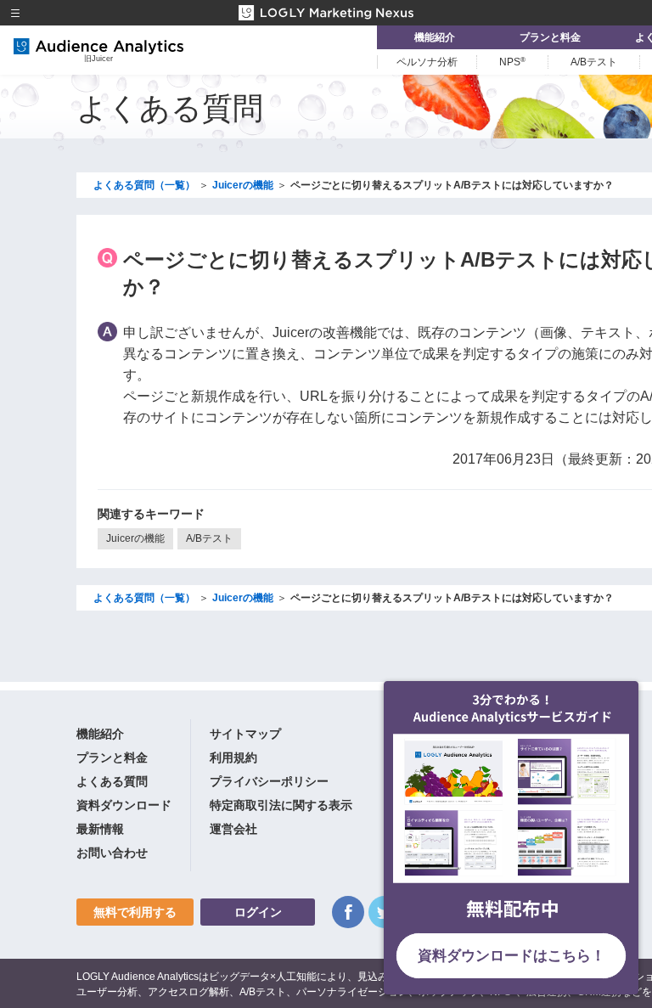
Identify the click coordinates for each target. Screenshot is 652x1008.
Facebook (348, 912)
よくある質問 (112, 781)
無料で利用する (135, 912)
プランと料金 (550, 37)
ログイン (258, 912)
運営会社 (233, 829)
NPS (512, 62)
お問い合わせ (112, 852)
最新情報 (100, 829)
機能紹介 (434, 37)
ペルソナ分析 (427, 62)
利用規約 (233, 757)
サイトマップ (245, 734)
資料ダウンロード (123, 805)
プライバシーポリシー (269, 781)
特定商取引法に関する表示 (281, 805)
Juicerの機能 (135, 538)
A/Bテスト (593, 62)
